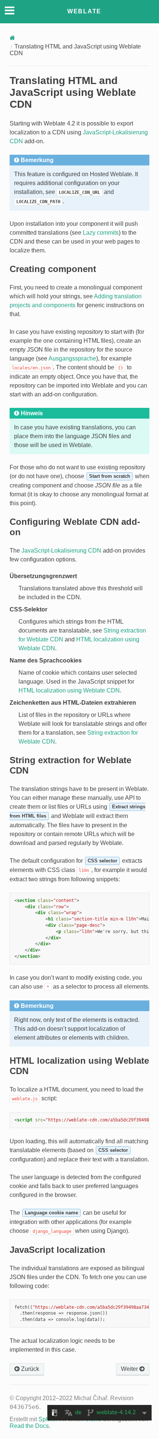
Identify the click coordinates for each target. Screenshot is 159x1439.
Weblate (84, 11)
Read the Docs (29, 1426)
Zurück (29, 1369)
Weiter (130, 1369)
